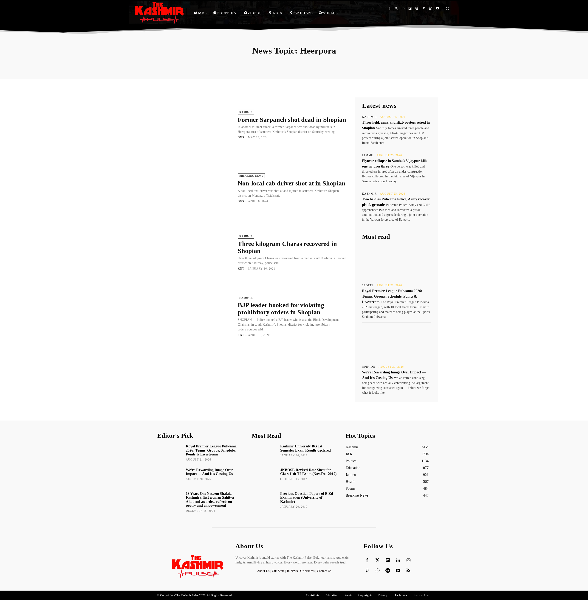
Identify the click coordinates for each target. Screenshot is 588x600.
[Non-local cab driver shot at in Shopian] (195, 188)
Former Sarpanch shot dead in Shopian (292, 119)
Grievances (307, 571)
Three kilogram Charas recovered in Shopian (287, 247)
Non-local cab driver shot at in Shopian (291, 183)
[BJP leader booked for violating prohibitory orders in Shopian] (195, 315)
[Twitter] (396, 8)
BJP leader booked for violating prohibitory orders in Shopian (281, 308)
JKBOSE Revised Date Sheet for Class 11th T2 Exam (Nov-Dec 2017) (308, 472)
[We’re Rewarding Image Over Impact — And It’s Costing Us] (396, 343)
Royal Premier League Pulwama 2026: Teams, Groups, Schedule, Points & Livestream (392, 296)
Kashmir (246, 112)
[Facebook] (389, 8)
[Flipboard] (410, 8)
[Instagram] (417, 8)
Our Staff (278, 571)
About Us (263, 571)
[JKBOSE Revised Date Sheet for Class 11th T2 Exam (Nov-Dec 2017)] (264, 476)
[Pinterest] (424, 8)
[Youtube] (437, 8)
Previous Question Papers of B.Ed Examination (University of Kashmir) (306, 497)
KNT (241, 268)
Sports (367, 285)
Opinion (368, 366)
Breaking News (251, 175)
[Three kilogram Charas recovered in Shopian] (195, 252)
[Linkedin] (403, 8)
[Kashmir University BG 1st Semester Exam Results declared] (264, 453)
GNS (241, 137)
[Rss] (408, 571)
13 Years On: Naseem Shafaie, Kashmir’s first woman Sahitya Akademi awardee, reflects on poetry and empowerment (210, 500)
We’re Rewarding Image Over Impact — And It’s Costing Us (209, 472)
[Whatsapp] (431, 8)
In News (292, 571)
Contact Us (324, 571)
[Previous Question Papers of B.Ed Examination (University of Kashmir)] (264, 500)
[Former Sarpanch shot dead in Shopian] (195, 124)
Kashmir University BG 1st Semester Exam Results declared (305, 448)
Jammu (367, 155)
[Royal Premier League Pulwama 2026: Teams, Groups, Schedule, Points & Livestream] (396, 262)
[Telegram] (387, 571)
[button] (447, 8)
